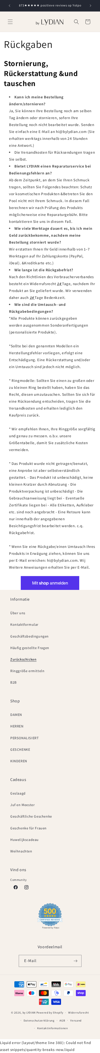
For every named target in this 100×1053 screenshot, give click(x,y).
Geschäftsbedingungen (29, 636)
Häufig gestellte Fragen (29, 647)
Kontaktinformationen (52, 1028)
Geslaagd (18, 793)
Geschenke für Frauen (28, 828)
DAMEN (16, 714)
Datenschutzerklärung (39, 1020)
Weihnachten (21, 851)
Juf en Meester (22, 804)
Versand (76, 1020)
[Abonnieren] (75, 961)
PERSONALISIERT (24, 738)
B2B (13, 682)
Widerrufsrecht (78, 1012)
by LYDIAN (29, 1012)
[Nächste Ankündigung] (90, 5)
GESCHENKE (20, 749)
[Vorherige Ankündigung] (9, 5)
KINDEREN (18, 761)
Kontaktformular (24, 624)
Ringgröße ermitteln (27, 671)
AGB (62, 1020)
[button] (10, 21)
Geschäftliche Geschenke (31, 816)
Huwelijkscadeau (24, 839)
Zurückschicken (23, 659)
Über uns (17, 613)
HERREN (17, 726)
